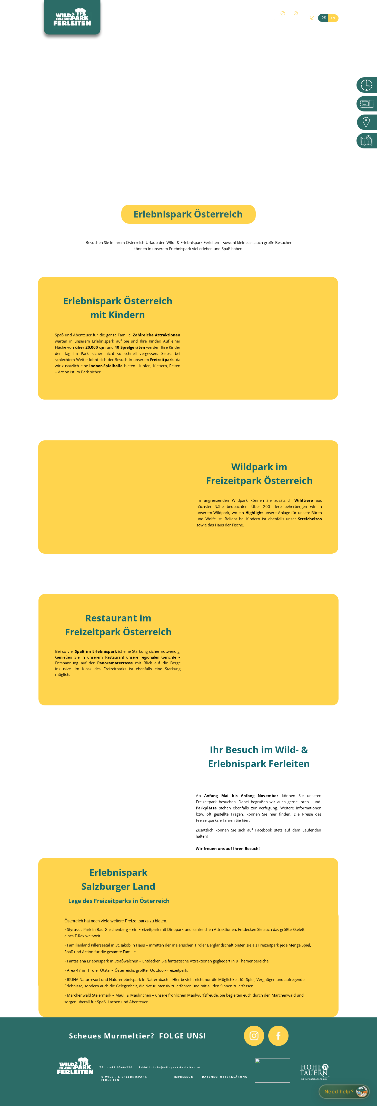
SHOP (208, 19)
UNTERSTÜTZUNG (241, 19)
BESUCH (143, 19)
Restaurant (114, 657)
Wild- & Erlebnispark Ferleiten (192, 242)
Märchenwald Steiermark (89, 995)
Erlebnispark (103, 341)
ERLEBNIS (116, 19)
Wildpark (241, 500)
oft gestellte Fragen (224, 814)
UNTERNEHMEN (177, 19)
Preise (307, 814)
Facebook (263, 830)
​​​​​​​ (272, 1066)
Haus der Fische (229, 524)
